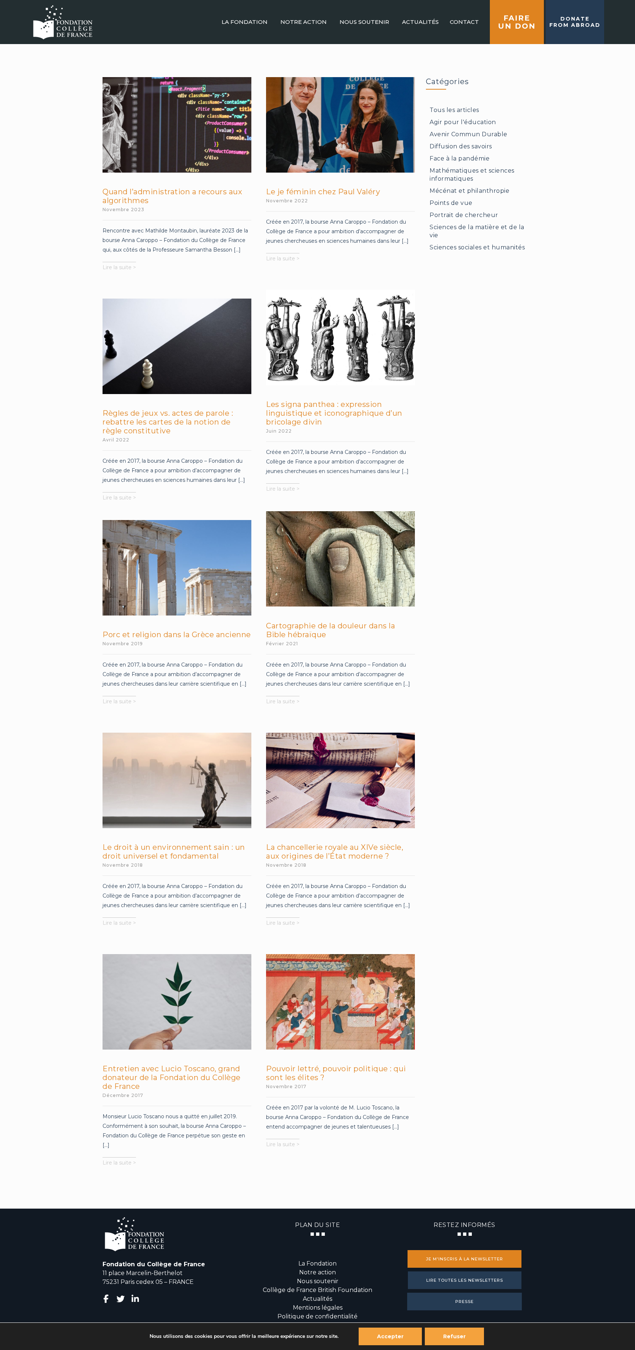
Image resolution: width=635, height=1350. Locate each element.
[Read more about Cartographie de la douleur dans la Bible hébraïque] (341, 559)
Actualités (317, 1298)
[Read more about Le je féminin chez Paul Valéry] (341, 125)
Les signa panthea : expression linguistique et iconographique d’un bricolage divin (334, 413)
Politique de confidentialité (317, 1316)
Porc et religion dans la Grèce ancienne (177, 634)
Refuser (454, 1336)
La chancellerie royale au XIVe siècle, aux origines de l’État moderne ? (334, 851)
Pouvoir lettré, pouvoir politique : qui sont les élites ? (336, 1073)
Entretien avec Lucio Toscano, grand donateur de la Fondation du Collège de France (172, 1077)
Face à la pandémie (459, 158)
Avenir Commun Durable (468, 134)
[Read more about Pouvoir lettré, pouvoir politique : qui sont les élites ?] (341, 1002)
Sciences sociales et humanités (477, 247)
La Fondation (317, 1263)
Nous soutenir (317, 1281)
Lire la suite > (119, 268)
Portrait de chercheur (464, 215)
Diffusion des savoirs (461, 146)
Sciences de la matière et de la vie (477, 231)
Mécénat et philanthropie (469, 190)
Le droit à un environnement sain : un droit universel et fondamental (174, 851)
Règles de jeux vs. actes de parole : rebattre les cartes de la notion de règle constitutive (168, 422)
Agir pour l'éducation (463, 122)
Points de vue (451, 202)
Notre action (317, 1272)
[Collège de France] (62, 22)
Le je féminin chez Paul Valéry (323, 191)
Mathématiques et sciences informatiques (472, 174)
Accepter (390, 1336)
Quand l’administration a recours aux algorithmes (172, 196)
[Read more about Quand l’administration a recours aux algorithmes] (177, 125)
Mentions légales (317, 1307)
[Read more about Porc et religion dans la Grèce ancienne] (177, 568)
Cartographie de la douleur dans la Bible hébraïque (330, 630)
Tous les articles (454, 110)
